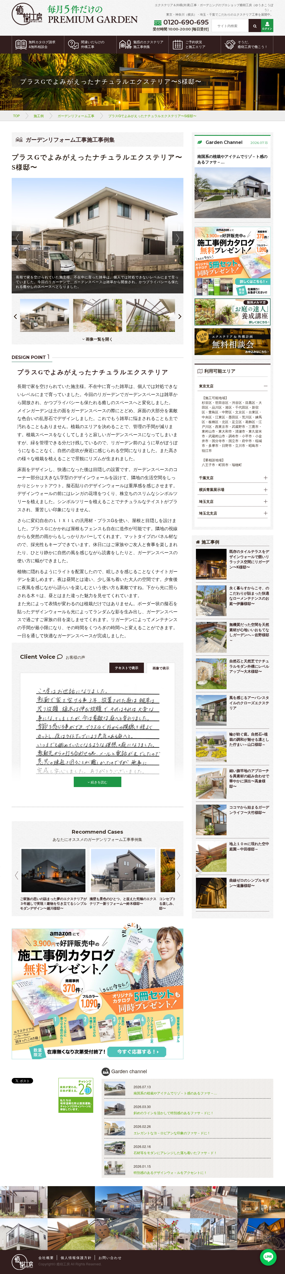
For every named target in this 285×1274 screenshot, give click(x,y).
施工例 (39, 115)
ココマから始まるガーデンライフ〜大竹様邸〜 (249, 809)
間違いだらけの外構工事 (92, 44)
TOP (16, 115)
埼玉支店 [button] (206, 501)
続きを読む (98, 782)
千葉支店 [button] (206, 478)
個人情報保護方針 (76, 1257)
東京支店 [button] (206, 386)
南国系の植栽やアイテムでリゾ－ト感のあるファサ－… (232, 159)
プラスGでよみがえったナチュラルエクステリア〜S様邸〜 (152, 115)
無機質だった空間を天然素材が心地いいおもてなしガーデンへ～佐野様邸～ (249, 632)
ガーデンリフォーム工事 (76, 115)
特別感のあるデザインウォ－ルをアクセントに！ (170, 1172)
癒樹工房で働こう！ (253, 44)
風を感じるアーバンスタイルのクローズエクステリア (249, 702)
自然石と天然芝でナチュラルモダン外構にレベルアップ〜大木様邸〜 (249, 666)
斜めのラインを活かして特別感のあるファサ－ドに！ (174, 1112)
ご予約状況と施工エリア (195, 44)
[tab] (232, 386)
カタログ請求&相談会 (42, 44)
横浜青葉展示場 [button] (211, 489)
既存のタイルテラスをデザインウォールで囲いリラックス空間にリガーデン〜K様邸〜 (249, 559)
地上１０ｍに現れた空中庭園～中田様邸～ (249, 846)
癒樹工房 (63, 1263)
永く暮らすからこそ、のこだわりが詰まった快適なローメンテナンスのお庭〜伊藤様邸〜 (249, 595)
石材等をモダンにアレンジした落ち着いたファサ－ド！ (175, 1152)
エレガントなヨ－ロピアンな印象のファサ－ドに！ (172, 1132)
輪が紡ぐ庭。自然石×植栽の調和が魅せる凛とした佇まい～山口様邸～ (249, 739)
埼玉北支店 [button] (208, 513)
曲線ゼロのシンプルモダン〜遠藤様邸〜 (249, 882)
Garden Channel (224, 142)
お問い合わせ (110, 1257)
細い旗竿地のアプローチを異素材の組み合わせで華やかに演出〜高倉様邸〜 (249, 778)
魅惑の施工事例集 (148, 44)
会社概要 (46, 1257)
